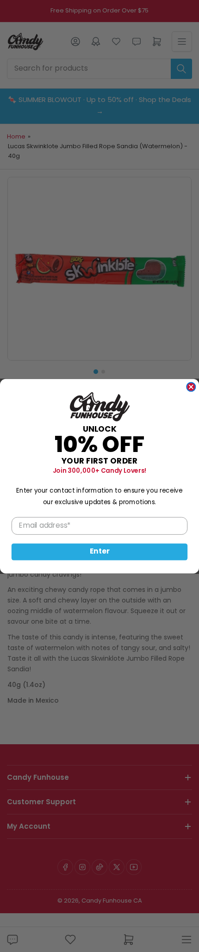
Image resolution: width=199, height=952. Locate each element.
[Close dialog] (191, 386)
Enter (100, 551)
